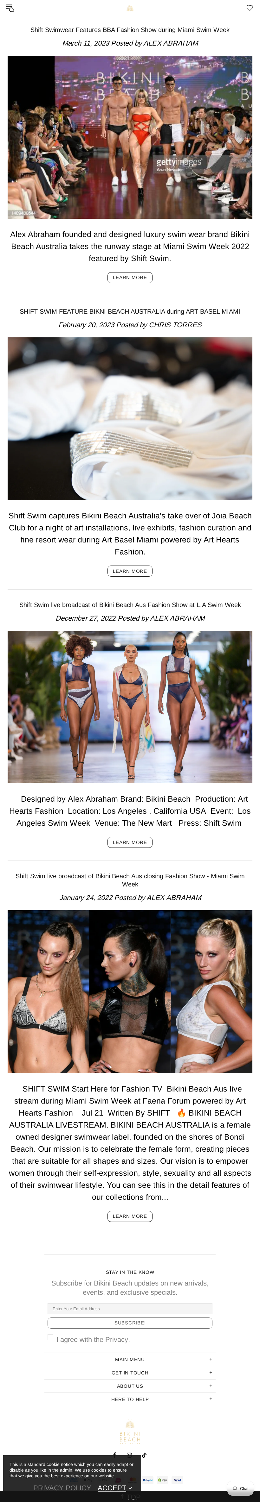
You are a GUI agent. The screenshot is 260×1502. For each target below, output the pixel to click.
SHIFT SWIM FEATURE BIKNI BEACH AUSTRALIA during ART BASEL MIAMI (130, 311)
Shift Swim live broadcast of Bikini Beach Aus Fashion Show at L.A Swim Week (130, 604)
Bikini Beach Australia (130, 8)
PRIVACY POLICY (62, 1488)
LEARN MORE (130, 277)
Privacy (116, 1339)
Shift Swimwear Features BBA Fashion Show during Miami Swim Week (130, 29)
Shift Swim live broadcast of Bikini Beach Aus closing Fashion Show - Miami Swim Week (130, 880)
